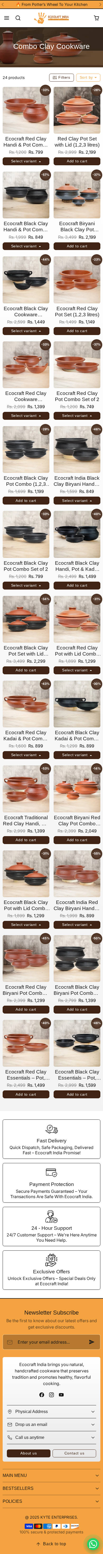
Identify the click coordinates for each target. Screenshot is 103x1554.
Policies (12, 1501)
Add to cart (77, 161)
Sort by (87, 77)
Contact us (74, 1453)
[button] (6, 18)
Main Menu (15, 1475)
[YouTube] (61, 1395)
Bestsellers (18, 1488)
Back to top (54, 1544)
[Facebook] (41, 1395)
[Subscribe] (92, 1342)
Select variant (24, 161)
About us (28, 1453)
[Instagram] (51, 1395)
